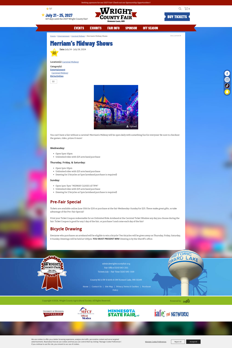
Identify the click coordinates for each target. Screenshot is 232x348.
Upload (133, 126)
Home (85, 286)
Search (181, 10)
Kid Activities (57, 76)
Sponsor (131, 28)
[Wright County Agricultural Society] (116, 14)
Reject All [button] (178, 342)
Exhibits (96, 28)
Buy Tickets (177, 16)
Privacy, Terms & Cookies (127, 286)
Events (79, 28)
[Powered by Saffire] (186, 301)
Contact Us (97, 286)
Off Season (150, 28)
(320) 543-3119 (127, 272)
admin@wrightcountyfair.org (116, 263)
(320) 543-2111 (121, 268)
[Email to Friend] (53, 81)
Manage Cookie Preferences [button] (155, 342)
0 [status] (189, 9)
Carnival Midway (78, 36)
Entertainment (63, 36)
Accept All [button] (193, 342)
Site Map (109, 286)
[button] (116, 107)
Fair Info (113, 28)
